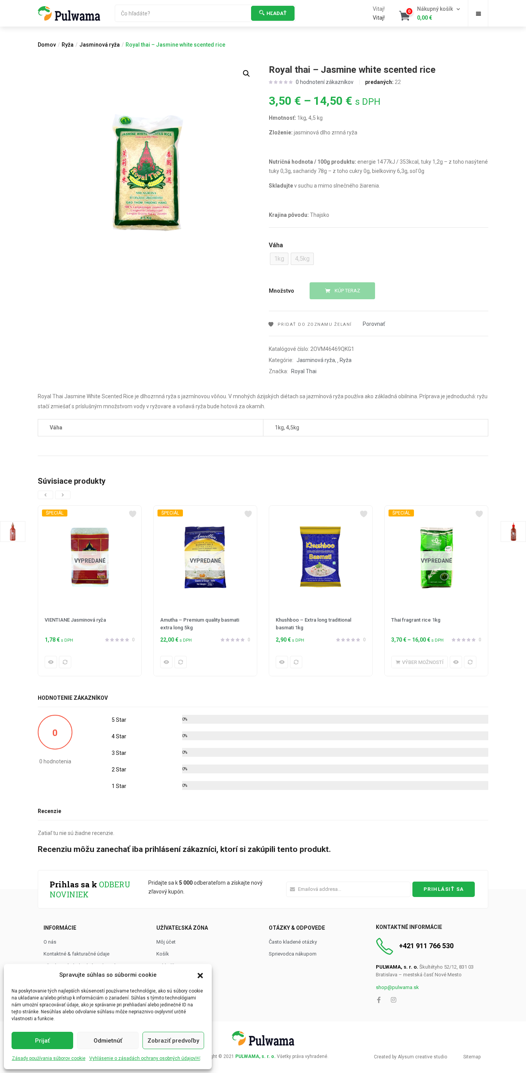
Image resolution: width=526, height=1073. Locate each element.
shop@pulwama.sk (397, 987)
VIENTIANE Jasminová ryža (75, 620)
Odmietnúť (108, 1040)
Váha (276, 245)
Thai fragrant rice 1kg (416, 620)
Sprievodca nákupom (293, 954)
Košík (162, 954)
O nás (50, 942)
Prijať (42, 1040)
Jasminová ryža (99, 45)
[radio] (279, 259)
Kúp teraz (347, 290)
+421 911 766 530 (426, 946)
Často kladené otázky (293, 942)
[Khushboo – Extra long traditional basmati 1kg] (320, 557)
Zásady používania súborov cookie (48, 1058)
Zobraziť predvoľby (173, 1040)
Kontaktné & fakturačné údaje (76, 954)
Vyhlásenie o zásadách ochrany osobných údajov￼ (144, 1058)
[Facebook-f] (379, 1000)
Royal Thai (304, 371)
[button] (200, 975)
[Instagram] (393, 1000)
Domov (47, 45)
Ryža (68, 45)
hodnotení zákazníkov (324, 82)
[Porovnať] (65, 662)
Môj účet (166, 942)
